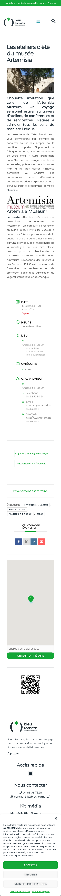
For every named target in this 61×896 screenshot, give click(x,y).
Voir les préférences (30, 883)
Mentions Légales (41, 891)
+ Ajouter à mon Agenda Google (31, 453)
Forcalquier (17, 509)
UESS (40, 514)
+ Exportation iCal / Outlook (31, 463)
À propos (13, 753)
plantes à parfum (20, 514)
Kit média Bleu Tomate (24, 813)
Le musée (13, 217)
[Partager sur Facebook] (18, 541)
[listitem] (30, 3)
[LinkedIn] (33, 541)
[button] (56, 818)
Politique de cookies (20, 891)
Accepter (30, 865)
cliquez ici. (13, 190)
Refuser (30, 874)
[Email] (41, 541)
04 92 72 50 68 (35, 396)
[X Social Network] (26, 541)
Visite (27, 369)
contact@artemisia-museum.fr (38, 407)
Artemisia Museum (36, 505)
